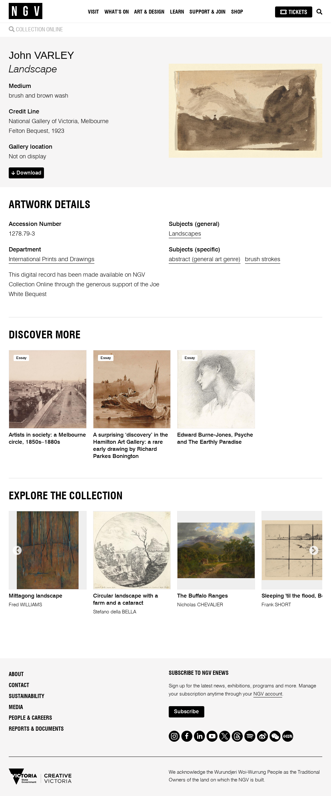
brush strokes (262, 259)
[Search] (319, 12)
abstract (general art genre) (204, 259)
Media (16, 707)
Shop (237, 12)
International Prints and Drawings (51, 259)
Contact (19, 685)
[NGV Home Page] (25, 11)
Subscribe (186, 712)
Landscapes (185, 234)
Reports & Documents (36, 729)
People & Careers (30, 718)
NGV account (267, 694)
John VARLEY (41, 55)
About (16, 674)
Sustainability (26, 696)
